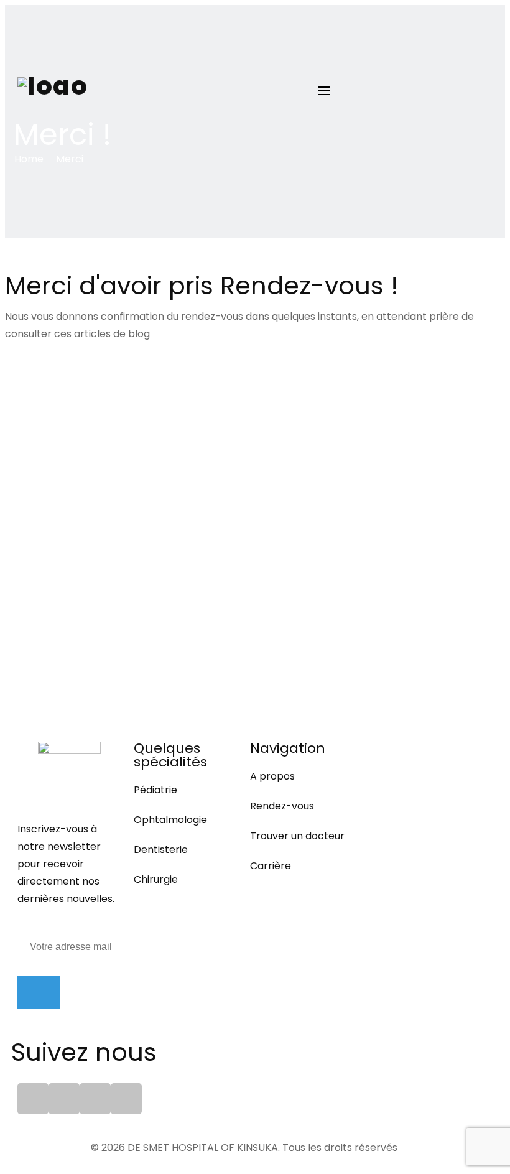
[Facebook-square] (33, 1098)
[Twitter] (95, 1098)
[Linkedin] (64, 1098)
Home (29, 159)
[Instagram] (126, 1098)
